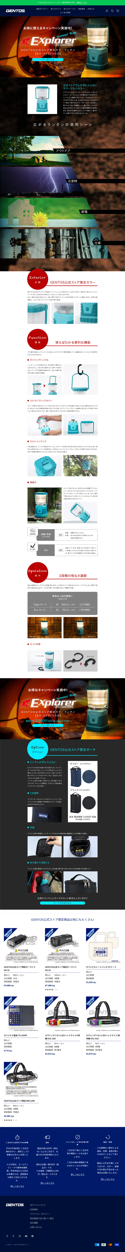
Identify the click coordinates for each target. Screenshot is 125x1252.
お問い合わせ (36, 1227)
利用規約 (34, 1210)
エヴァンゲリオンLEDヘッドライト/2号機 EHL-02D (62, 1037)
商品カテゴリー (42, 9)
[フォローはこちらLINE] (32, 1236)
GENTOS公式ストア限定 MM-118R (19, 1101)
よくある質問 (65, 12)
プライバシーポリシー (40, 1214)
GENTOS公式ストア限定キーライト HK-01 (20, 968)
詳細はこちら (82, 2)
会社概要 (34, 1223)
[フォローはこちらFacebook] (7, 1236)
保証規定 (81, 9)
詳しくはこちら (17, 1186)
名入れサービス (70, 9)
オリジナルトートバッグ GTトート (101, 967)
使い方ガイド (56, 9)
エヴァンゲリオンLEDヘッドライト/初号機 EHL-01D (103, 1037)
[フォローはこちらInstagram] (20, 1236)
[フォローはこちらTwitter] (13, 1236)
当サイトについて (38, 1205)
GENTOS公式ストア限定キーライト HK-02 (61, 968)
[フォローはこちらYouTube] (26, 1236)
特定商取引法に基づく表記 (41, 1218)
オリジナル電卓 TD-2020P (15, 1035)
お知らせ (91, 9)
